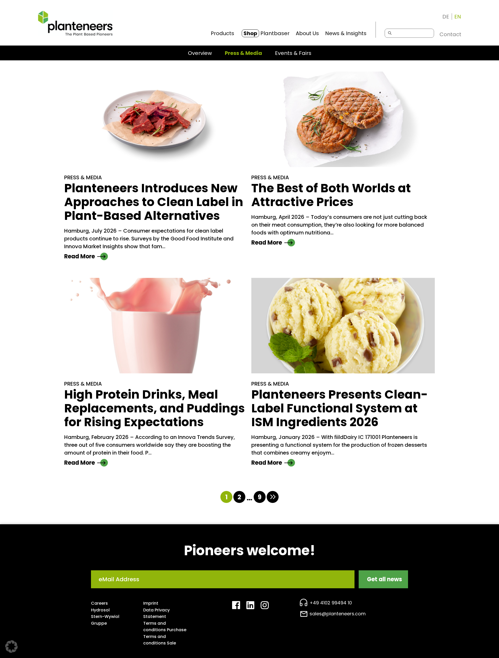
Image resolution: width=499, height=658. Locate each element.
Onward (273, 497)
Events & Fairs (293, 53)
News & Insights (345, 33)
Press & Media (243, 53)
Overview (200, 53)
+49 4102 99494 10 (331, 602)
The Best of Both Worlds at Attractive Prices (331, 195)
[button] (11, 646)
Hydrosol (100, 610)
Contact (450, 34)
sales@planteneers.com (338, 613)
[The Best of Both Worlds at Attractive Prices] (343, 119)
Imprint (150, 603)
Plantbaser (267, 33)
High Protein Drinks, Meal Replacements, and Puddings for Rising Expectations (154, 408)
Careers (99, 603)
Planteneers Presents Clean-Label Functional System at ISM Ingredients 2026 (339, 408)
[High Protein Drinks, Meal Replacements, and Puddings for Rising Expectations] (156, 325)
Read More (79, 256)
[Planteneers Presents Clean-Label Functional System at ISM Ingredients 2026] (343, 325)
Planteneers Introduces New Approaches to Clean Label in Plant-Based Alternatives (153, 202)
